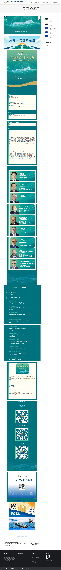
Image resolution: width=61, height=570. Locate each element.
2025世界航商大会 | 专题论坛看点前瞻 (53, 32)
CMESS (5, 16)
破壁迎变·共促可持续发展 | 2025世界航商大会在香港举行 (53, 28)
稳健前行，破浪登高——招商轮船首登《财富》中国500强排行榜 (53, 19)
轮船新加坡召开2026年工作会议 (53, 24)
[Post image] (46, 19)
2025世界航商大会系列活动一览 (53, 36)
